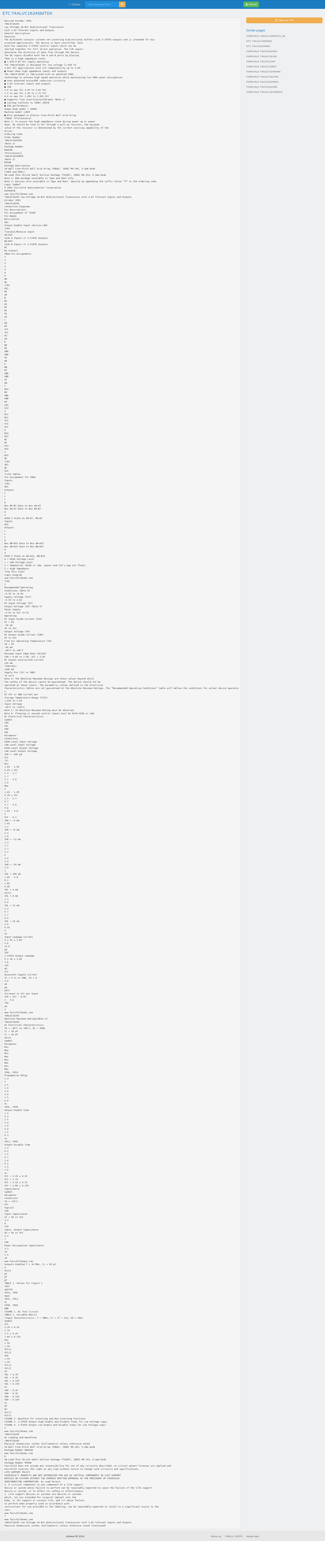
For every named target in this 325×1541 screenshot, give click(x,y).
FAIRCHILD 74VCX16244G (261, 86)
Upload (252, 4)
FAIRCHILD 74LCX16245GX (262, 81)
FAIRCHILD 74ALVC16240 (261, 56)
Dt (74, 4)
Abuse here (252, 1536)
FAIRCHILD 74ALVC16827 (261, 66)
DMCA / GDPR (233, 1536)
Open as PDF (286, 20)
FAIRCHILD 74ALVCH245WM (263, 71)
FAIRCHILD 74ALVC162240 (262, 76)
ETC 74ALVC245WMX (259, 41)
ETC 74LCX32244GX (258, 46)
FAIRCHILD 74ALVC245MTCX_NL (266, 36)
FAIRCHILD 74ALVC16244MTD (264, 92)
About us (216, 1536)
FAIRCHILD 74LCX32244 (260, 61)
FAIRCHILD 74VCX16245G (261, 51)
